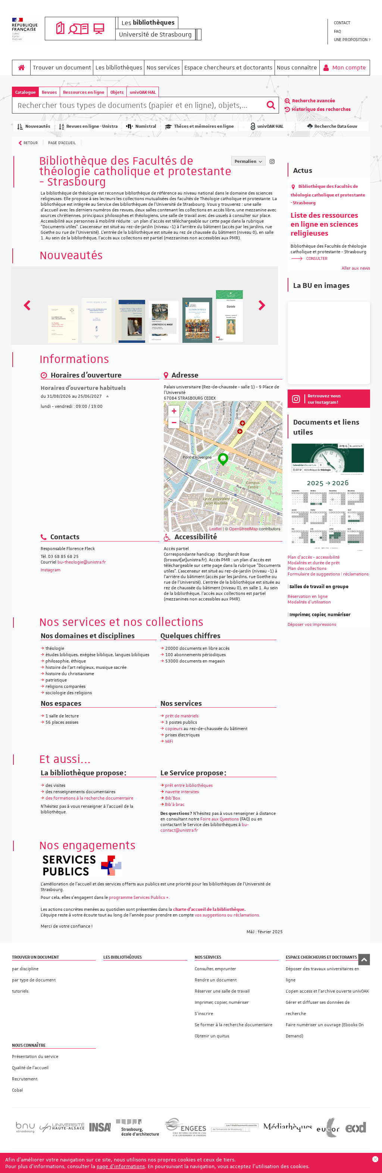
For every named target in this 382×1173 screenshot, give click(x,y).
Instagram (50, 570)
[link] (139, 897)
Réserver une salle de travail (222, 991)
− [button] (174, 422)
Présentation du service (35, 1056)
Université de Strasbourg (155, 34)
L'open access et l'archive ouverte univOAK (327, 991)
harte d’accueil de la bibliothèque (209, 909)
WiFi (169, 741)
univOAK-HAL (143, 92)
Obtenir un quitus (212, 1036)
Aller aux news (356, 268)
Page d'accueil (62, 142)
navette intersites (182, 792)
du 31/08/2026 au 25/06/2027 (71, 396)
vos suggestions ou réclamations (227, 915)
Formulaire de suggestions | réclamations (328, 574)
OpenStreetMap (243, 528)
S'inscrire (204, 1014)
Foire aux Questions (219, 819)
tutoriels (20, 991)
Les (148, 23)
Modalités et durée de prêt (313, 563)
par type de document (34, 980)
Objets (117, 92)
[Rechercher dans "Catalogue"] (137, 106)
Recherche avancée (313, 101)
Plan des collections (307, 568)
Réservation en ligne (308, 596)
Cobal (17, 1090)
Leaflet (215, 528)
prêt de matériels (181, 716)
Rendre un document (216, 980)
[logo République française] (24, 29)
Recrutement (24, 1079)
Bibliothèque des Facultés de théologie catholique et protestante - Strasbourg (328, 194)
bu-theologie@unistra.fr (81, 562)
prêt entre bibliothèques (189, 785)
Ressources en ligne (83, 92)
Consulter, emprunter (215, 969)
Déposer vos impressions (312, 624)
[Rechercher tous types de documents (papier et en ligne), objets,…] (271, 105)
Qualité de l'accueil (30, 1068)
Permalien (246, 161)
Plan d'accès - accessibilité (313, 557)
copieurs (173, 729)
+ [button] (174, 411)
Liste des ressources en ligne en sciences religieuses (324, 224)
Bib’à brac (175, 804)
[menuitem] (352, 23)
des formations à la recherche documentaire (89, 798)
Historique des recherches (321, 109)
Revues (49, 92)
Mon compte (348, 67)
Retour (31, 142)
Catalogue (25, 92)
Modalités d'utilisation (309, 602)
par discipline (25, 969)
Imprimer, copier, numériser (222, 1002)
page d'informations (121, 1166)
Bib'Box (172, 798)
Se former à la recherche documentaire (233, 1025)
